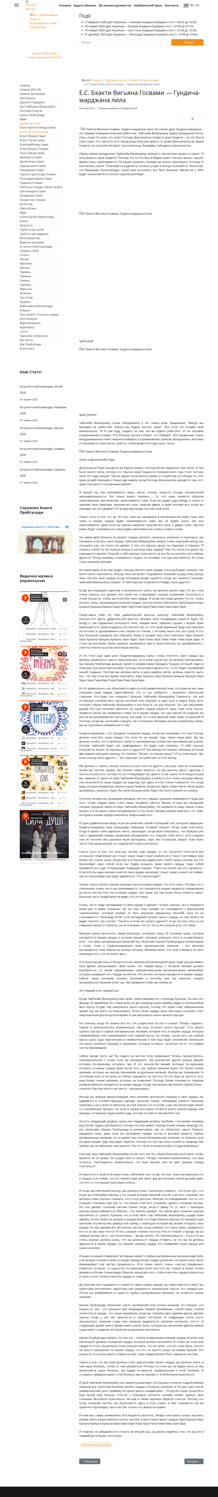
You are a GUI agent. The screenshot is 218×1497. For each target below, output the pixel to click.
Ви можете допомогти (115, 5)
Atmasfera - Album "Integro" (40, 754)
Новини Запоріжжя (32, 94)
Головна (65, 5)
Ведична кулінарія (32, 242)
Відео (23, 119)
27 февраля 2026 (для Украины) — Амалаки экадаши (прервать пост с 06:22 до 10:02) (141, 22)
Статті (24, 331)
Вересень (26, 289)
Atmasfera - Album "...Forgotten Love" (44, 809)
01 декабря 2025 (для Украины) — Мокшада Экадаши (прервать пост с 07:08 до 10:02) (141, 34)
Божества (26, 204)
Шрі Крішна (27, 98)
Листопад (26, 297)
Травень (25, 272)
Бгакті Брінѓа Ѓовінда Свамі (38, 127)
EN (197, 5)
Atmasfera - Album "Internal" (40, 699)
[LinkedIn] (201, 119)
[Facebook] (184, 119)
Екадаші (25, 310)
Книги (24, 221)
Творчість (26, 225)
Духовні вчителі (30, 123)
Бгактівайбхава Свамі (34, 144)
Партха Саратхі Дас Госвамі (38, 174)
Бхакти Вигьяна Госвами (96, 1445)
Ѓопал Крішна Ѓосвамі (34, 149)
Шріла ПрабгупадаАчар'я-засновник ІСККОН (44, 55)
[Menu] (16, 5)
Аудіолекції (27, 327)
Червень (25, 276)
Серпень (25, 285)
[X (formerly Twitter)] (192, 119)
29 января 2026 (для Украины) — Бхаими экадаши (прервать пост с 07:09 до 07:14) (139, 26)
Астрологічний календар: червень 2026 (42, 476)
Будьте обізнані (85, 5)
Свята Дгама (28, 208)
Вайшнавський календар (36, 306)
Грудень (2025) (29, 251)
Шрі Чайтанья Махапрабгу (38, 106)
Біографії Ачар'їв (31, 111)
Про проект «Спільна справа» (39, 314)
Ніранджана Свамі (32, 170)
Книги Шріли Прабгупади (37, 217)
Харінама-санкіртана (33, 336)
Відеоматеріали (30, 323)
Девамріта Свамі (31, 157)
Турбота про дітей (32, 229)
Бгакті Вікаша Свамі (33, 136)
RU (192, 5)
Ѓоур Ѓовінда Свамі (32, 153)
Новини (25, 85)
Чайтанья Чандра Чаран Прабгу (41, 187)
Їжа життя (26, 340)
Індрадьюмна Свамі (33, 166)
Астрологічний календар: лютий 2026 (41, 393)
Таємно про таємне (32, 200)
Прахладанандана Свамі (36, 178)
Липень (25, 280)
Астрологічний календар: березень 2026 (43, 413)
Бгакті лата (27, 348)
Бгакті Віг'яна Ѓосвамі (34, 132)
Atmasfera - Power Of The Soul (41, 863)
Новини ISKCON (30, 89)
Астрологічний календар (36, 246)
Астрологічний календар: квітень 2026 (42, 434)
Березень (26, 263)
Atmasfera (24, 645)
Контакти (172, 5)
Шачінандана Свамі (33, 191)
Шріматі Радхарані (32, 102)
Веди (23, 212)
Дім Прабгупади (30, 344)
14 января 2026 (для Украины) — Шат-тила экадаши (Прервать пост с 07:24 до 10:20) (140, 30)
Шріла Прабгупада (32, 115)
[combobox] (125, 42)
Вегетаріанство (30, 238)
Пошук (188, 42)
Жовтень (26, 293)
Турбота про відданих (34, 234)
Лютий (24, 259)
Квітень (25, 268)
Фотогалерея (28, 319)
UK (186, 5)
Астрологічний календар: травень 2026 (42, 455)
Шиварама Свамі (31, 195)
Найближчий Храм (148, 5)
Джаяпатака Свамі (32, 161)
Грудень (25, 302)
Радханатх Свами (31, 183)
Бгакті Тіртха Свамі (32, 140)
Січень (24, 255)
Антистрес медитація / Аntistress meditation (47, 645)
